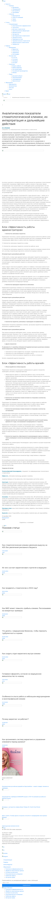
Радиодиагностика (17, 39)
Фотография (15, 54)
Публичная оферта (11, 875)
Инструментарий (17, 69)
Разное (14, 20)
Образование (9, 82)
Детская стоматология (18, 29)
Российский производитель (20, 71)
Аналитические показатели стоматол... (21, 97)
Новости (8, 4)
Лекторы (11, 87)
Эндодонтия (15, 44)
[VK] (5, 525)
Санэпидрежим (16, 79)
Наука (14, 19)
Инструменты (16, 10)
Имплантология (16, 32)
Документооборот (17, 76)
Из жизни (15, 59)
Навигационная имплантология (10, 826)
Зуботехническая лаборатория (20, 30)
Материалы (15, 7)
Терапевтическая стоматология (21, 40)
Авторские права (10, 877)
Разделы (5, 862)
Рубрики (8, 46)
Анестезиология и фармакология (21, 25)
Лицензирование (17, 77)
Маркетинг (15, 49)
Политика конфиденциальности (14, 869)
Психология (15, 51)
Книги (10, 89)
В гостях (14, 57)
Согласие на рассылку (12, 872)
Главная (5, 97)
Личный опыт (12, 56)
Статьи (7, 22)
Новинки (11, 5)
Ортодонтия (15, 34)
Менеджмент (12, 47)
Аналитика (12, 64)
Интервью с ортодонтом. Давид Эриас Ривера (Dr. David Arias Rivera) (21, 807)
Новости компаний (17, 17)
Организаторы (13, 86)
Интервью (15, 61)
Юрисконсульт (16, 81)
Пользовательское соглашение (14, 874)
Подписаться (26, 885)
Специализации (13, 24)
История (14, 62)
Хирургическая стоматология (20, 42)
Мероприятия (16, 15)
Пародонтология (17, 37)
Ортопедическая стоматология (21, 35)
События (11, 14)
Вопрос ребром (16, 66)
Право (10, 74)
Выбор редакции (17, 67)
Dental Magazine (7, 864)
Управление (15, 52)
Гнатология (15, 27)
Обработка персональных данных (15, 870)
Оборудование (16, 9)
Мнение (14, 72)
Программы (15, 12)
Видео (7, 91)
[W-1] (27, 104)
